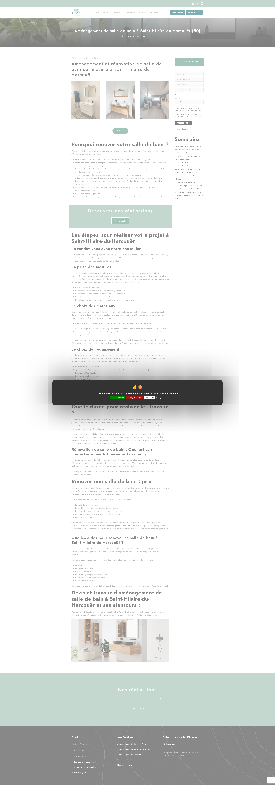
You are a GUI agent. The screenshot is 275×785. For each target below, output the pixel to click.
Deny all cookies (135, 398)
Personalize (149, 398)
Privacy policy (161, 398)
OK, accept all (118, 398)
